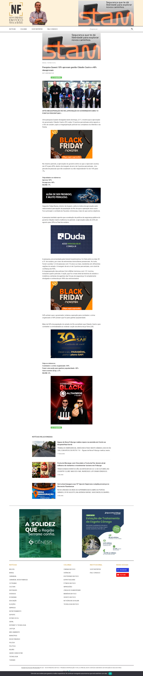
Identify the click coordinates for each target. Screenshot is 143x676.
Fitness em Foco (70, 583)
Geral (11, 622)
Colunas (23, 29)
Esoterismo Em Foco (71, 576)
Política (12, 646)
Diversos (12, 594)
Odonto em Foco (70, 597)
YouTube (123, 575)
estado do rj (52, 63)
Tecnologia (13, 656)
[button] (132, 29)
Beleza (11, 569)
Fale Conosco (52, 29)
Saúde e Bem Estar (16, 653)
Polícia (12, 643)
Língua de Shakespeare (72, 590)
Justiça (12, 629)
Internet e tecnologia (17, 625)
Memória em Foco (70, 594)
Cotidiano (13, 583)
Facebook (123, 570)
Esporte (12, 615)
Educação (13, 601)
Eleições (12, 604)
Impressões (68, 587)
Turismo (12, 660)
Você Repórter (37, 29)
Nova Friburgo (14, 639)
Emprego (12, 608)
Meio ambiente (14, 632)
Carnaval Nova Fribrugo (18, 580)
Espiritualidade (69, 580)
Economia (12, 597)
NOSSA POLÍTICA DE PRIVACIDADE (30, 667)
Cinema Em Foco (69, 569)
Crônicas (67, 573)
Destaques (13, 590)
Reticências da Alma (71, 601)
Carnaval (13, 576)
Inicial (44, 63)
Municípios (13, 636)
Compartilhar (57, 77)
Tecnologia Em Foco (71, 604)
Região (11, 649)
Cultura (12, 587)
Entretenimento (15, 611)
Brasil (11, 573)
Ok (110, 673)
